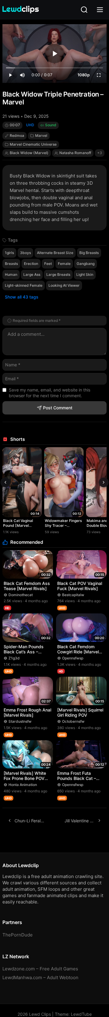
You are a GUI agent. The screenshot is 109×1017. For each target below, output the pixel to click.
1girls (9, 252)
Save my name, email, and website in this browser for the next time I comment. (49, 392)
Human (11, 274)
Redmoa (17, 135)
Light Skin (84, 274)
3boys (25, 252)
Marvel (41, 135)
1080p (84, 74)
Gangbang (85, 263)
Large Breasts (58, 274)
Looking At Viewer (64, 285)
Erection (31, 263)
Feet (48, 263)
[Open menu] (100, 9)
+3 (99, 152)
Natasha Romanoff (75, 152)
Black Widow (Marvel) (29, 152)
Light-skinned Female (23, 285)
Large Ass (31, 274)
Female (64, 263)
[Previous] (5, 482)
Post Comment (57, 407)
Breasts (11, 263)
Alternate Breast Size (55, 252)
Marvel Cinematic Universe (33, 144)
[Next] (103, 482)
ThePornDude (17, 935)
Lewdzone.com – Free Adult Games (40, 969)
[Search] (84, 9)
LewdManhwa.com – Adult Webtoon (40, 977)
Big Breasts (89, 252)
